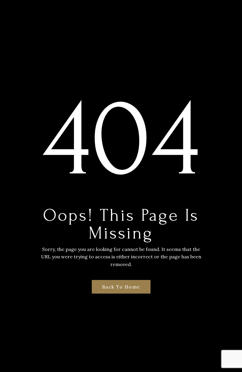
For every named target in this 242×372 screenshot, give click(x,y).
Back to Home (121, 287)
